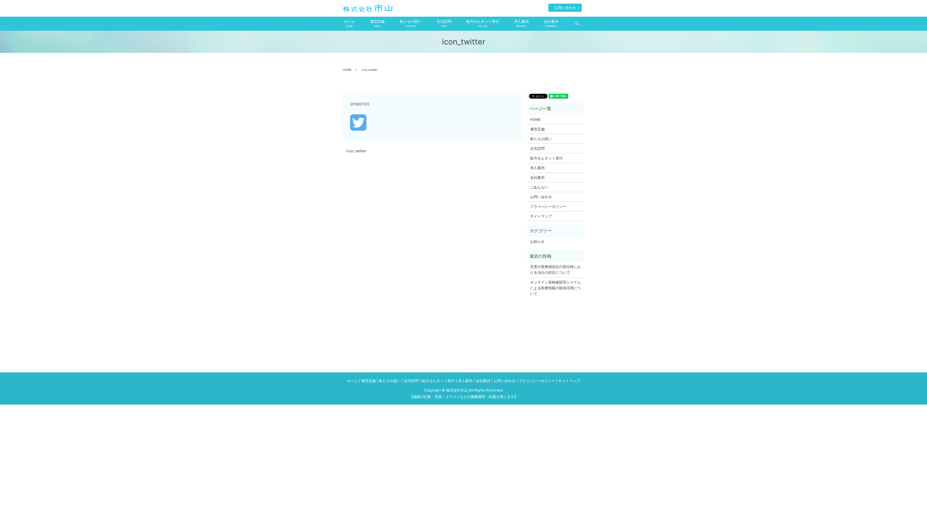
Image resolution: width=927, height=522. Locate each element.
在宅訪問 (444, 23)
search (577, 23)
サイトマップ (541, 216)
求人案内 (521, 23)
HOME (347, 70)
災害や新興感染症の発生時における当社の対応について (555, 269)
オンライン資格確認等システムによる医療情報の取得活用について (555, 288)
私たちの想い (410, 23)
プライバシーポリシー (548, 206)
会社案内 (551, 23)
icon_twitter (356, 151)
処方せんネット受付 (482, 23)
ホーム (349, 23)
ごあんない (539, 187)
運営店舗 (377, 23)
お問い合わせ (565, 7)
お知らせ (537, 241)
